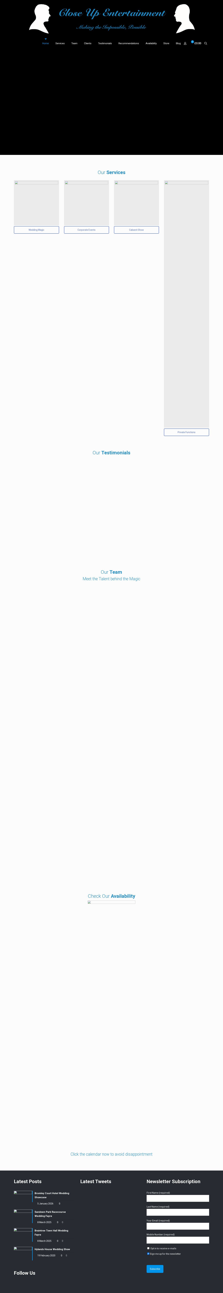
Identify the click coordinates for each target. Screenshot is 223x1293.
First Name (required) (158, 1192)
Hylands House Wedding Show (52, 1249)
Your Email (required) (158, 1220)
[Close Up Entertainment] (111, 19)
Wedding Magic (36, 230)
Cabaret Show (136, 230)
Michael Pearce (61, 841)
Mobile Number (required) (161, 1234)
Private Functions (186, 432)
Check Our (111, 896)
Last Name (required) (158, 1206)
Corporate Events (87, 230)
